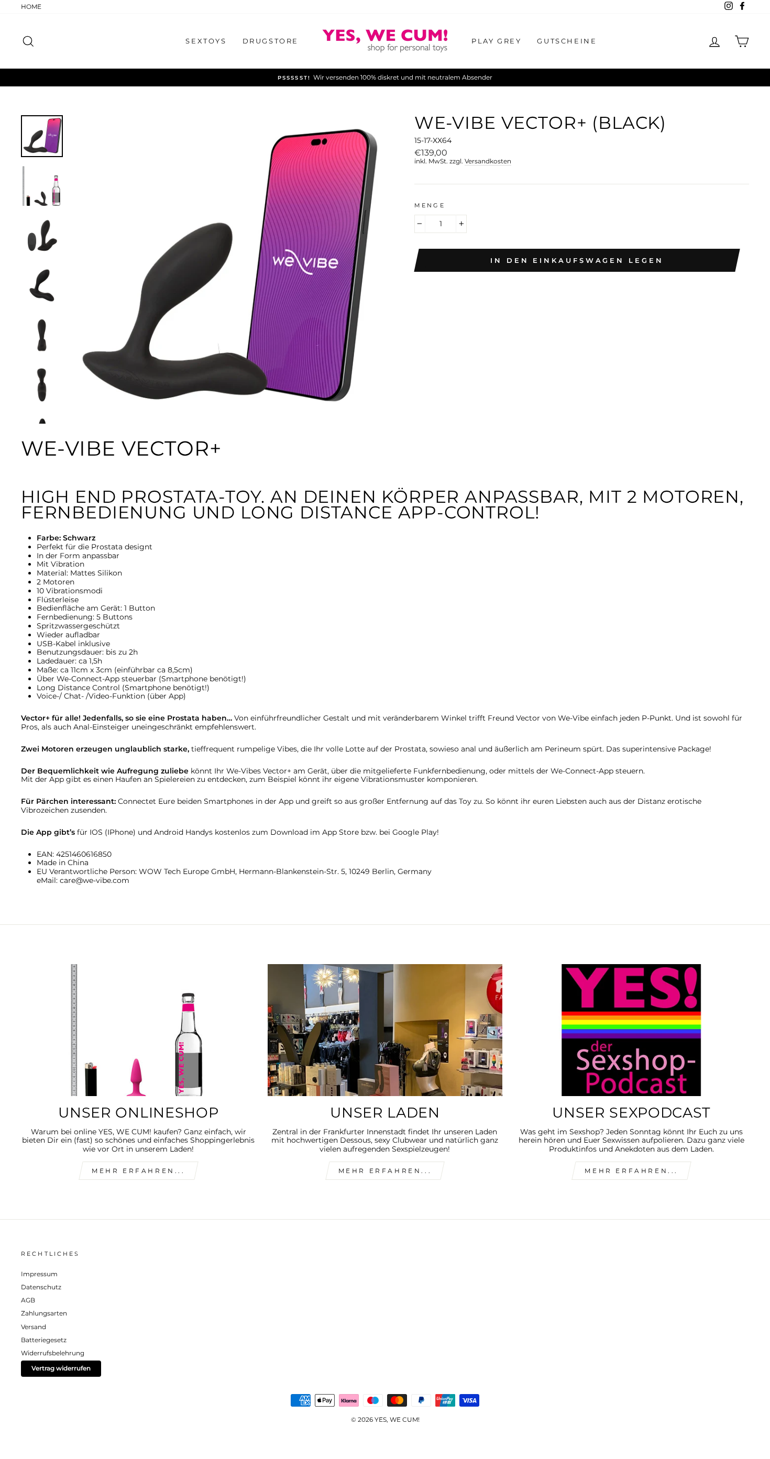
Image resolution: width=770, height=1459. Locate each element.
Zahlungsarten (44, 1313)
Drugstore (271, 41)
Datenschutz (41, 1287)
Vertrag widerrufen (61, 1368)
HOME (31, 6)
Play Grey (496, 41)
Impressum (39, 1274)
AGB (28, 1300)
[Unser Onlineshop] (138, 1030)
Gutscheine (567, 41)
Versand (33, 1327)
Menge (429, 206)
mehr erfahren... (138, 1171)
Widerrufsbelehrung (52, 1353)
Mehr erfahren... (385, 1171)
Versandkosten (488, 161)
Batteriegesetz (44, 1340)
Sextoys (205, 41)
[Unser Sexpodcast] (631, 1030)
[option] (385, 77)
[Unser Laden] (385, 1030)
